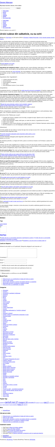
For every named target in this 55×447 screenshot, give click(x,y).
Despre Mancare (6, 2)
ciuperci (23, 402)
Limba (4, 330)
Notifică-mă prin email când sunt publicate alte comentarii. (18, 265)
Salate (4, 374)
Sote (4, 379)
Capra (4, 299)
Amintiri (4, 16)
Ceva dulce (6, 303)
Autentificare (6, 410)
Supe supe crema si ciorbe (10, 384)
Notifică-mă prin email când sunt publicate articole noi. (17, 268)
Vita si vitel (6, 396)
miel (46, 402)
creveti (38, 402)
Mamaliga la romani (8, 331)
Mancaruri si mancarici (9, 334)
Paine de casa (6, 347)
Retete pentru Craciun (9, 369)
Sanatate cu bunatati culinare (11, 376)
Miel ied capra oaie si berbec (11, 339)
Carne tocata (6, 301)
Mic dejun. (5, 337)
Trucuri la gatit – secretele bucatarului (13, 389)
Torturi (5, 387)
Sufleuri (5, 383)
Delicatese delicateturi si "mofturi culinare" (14, 310)
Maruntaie (5, 336)
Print (1, 225)
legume (41, 402)
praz (20, 404)
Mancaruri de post (8, 333)
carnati (5, 300)
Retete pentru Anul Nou (9, 367)
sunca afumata (16, 71)
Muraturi (5, 344)
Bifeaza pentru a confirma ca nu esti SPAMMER (14, 273)
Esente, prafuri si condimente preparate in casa (16, 314)
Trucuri (4, 13)
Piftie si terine (6, 353)
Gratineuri (5, 326)
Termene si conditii (7, 437)
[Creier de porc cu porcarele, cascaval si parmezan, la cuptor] (17, 237)
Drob (4, 311)
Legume (5, 329)
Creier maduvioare (8, 307)
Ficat (4, 317)
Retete (4, 12)
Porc (4, 357)
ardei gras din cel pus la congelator (31, 90)
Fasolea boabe (7, 316)
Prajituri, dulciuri (7, 360)
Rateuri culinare (7, 366)
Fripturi (5, 319)
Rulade (5, 373)
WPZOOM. (32, 439)
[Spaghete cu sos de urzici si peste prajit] (34, 240)
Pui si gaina (6, 363)
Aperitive (5, 294)
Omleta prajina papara (9, 346)
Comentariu (3, 257)
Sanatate (5, 15)
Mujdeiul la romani (8, 343)
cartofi (2, 402)
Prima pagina (6, 11)
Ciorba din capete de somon (17, 430)
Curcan (5, 309)
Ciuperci (5, 306)
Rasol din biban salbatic (16, 427)
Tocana (5, 386)
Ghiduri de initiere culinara (10, 324)
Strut (4, 380)
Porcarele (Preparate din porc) (11, 359)
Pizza (4, 354)
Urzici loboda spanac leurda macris (12, 390)
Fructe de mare (7, 320)
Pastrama (5, 350)
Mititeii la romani (7, 341)
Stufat (4, 381)
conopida (31, 402)
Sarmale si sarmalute (8, 377)
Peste (4, 351)
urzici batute (3, 224)
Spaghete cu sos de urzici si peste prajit (11, 240)
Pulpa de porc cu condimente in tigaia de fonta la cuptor (18, 279)
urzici (25, 404)
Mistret (5, 340)
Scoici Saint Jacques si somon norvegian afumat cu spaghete (19, 281)
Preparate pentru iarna (9, 361)
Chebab (5, 304)
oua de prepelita (13, 404)
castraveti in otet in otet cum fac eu (13, 201)
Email (2, 262)
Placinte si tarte (7, 356)
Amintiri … (5, 291)
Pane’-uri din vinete (8, 280)
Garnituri (5, 321)
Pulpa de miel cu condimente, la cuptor (13, 284)
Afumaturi (26, 37)
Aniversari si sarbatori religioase (11, 293)
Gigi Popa (8, 37)
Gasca (4, 323)
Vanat (4, 391)
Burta (4, 297)
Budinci (5, 296)
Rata (4, 364)
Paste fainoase (7, 349)
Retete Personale (33, 37)
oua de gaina (6, 404)
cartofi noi (11, 402)
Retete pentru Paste (8, 370)
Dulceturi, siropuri (7, 313)
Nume (2, 260)
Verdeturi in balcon (8, 393)
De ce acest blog (7, 18)
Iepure (4, 327)
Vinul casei (6, 394)
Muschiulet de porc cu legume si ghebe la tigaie (16, 283)
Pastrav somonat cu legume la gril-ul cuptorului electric (28, 433)
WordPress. (10, 439)
